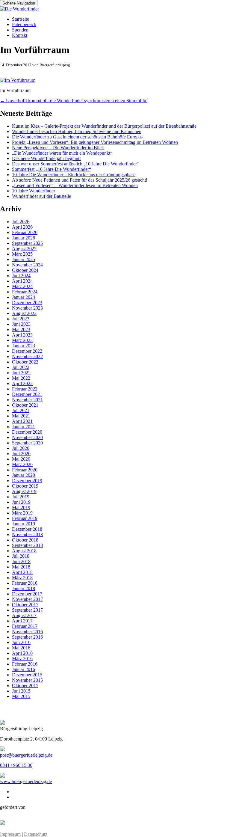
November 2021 (27, 399)
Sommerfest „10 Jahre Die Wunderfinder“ (51, 169)
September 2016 (27, 637)
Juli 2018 (20, 556)
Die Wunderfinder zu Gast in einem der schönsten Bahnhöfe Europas (77, 136)
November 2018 (27, 534)
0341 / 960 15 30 (16, 765)
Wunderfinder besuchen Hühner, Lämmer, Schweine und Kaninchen (76, 131)
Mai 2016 (21, 647)
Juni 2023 (21, 324)
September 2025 (27, 243)
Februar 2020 (24, 469)
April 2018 (22, 572)
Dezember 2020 (27, 432)
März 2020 (22, 464)
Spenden (20, 29)
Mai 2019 (21, 507)
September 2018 (27, 545)
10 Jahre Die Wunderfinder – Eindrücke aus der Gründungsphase (73, 174)
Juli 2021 (20, 410)
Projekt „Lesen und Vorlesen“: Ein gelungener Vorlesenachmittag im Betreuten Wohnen (95, 142)
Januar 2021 (23, 426)
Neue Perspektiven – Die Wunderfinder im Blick (58, 147)
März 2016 (22, 658)
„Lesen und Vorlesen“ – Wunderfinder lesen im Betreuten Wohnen (75, 185)
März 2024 (22, 286)
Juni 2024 (21, 275)
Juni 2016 (21, 642)
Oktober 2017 (25, 604)
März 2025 (22, 254)
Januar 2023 (23, 345)
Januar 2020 (23, 475)
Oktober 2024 (25, 270)
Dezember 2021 (27, 394)
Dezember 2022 (27, 351)
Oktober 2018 (25, 539)
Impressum (10, 834)
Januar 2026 (23, 237)
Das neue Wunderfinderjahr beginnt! (46, 158)
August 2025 (24, 248)
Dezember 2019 (27, 480)
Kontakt (19, 35)
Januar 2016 (23, 669)
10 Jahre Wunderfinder (33, 190)
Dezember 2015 (27, 674)
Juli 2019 (20, 496)
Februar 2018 (24, 583)
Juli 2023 (20, 318)
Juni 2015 (21, 690)
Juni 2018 (21, 561)
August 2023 (24, 313)
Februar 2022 (24, 388)
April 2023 (22, 334)
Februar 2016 (24, 663)
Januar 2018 (23, 588)
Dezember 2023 (27, 302)
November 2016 (27, 631)
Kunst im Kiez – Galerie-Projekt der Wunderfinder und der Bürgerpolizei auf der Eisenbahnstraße (104, 126)
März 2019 (22, 512)
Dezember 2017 (27, 593)
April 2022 (22, 383)
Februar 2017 (24, 626)
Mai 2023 (21, 329)
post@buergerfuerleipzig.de (26, 755)
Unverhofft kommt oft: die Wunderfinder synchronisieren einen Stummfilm (73, 100)
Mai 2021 (21, 415)
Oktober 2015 (25, 685)
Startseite (20, 19)
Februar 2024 (24, 291)
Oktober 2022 (25, 361)
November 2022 (27, 356)
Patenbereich (24, 24)
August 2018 (24, 550)
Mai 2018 (21, 566)
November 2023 (27, 307)
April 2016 (22, 653)
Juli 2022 (20, 367)
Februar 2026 (24, 232)
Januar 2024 (23, 297)
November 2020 (27, 437)
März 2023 (22, 340)
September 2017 (27, 610)
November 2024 (27, 264)
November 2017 (27, 599)
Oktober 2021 (25, 405)
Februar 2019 (24, 518)
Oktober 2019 (25, 485)
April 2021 (22, 421)
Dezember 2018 (27, 529)
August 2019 (24, 491)
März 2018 (22, 577)
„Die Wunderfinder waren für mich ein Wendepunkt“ (62, 153)
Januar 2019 (23, 523)
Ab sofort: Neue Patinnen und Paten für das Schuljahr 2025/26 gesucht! (79, 180)
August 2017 (24, 615)
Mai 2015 (21, 696)
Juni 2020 (21, 453)
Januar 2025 (23, 259)
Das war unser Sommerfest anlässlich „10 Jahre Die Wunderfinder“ (75, 163)
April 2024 (22, 280)
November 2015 (27, 680)
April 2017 (22, 620)
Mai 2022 (21, 378)
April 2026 (22, 227)
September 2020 (27, 442)
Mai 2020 (21, 459)
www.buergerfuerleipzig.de (26, 781)
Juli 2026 (20, 221)
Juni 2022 (21, 372)
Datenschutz (35, 834)
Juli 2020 (20, 448)
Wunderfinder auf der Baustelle (41, 196)
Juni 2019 (21, 502)
